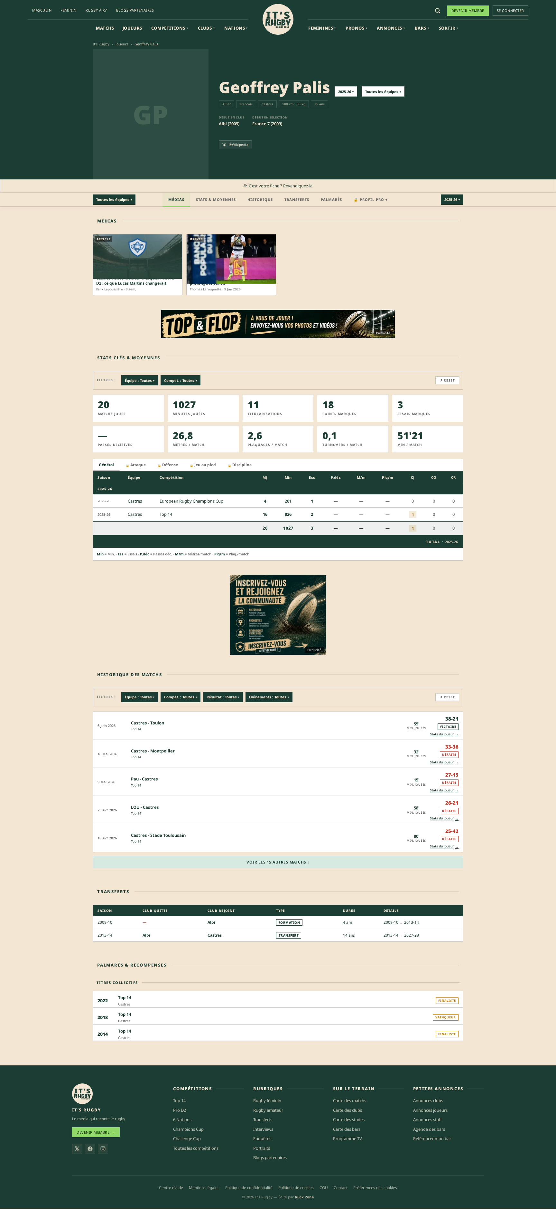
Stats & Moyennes (216, 199)
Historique (260, 199)
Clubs (206, 28)
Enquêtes (262, 1139)
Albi (211, 922)
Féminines (322, 28)
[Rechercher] (437, 10)
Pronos (356, 28)
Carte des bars (346, 1129)
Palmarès (331, 199)
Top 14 (136, 729)
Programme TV (347, 1139)
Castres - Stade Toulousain (158, 835)
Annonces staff (427, 1120)
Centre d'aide (171, 1187)
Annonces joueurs (430, 1110)
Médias (176, 199)
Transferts (296, 199)
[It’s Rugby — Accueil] (82, 1093)
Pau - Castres (144, 779)
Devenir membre (467, 10)
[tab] (106, 465)
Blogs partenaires (135, 10)
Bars (422, 28)
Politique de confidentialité (249, 1187)
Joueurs (132, 28)
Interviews (263, 1129)
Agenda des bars (429, 1129)
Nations (236, 28)
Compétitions (169, 28)
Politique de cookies (296, 1187)
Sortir (448, 28)
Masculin (41, 10)
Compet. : (180, 380)
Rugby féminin (267, 1100)
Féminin (68, 10)
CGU (324, 1187)
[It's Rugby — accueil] (278, 19)
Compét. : (180, 696)
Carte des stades (349, 1120)
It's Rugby (101, 44)
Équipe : (139, 380)
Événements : (269, 696)
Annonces (391, 28)
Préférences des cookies (375, 1187)
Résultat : (223, 696)
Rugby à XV (96, 10)
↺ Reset (447, 380)
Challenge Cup (187, 1139)
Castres (215, 935)
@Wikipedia (238, 144)
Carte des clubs (347, 1110)
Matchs (105, 28)
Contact (341, 1187)
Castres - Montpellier (153, 751)
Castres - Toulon (147, 723)
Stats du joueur (444, 734)
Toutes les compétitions (195, 1148)
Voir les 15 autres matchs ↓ (278, 862)
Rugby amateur (268, 1110)
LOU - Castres (145, 807)
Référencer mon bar (432, 1139)
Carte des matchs (349, 1100)
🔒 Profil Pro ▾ (371, 199)
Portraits (261, 1148)
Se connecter (510, 10)
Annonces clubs (428, 1100)
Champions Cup (188, 1129)
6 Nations (182, 1120)
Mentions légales (204, 1187)
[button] (278, 726)
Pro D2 (179, 1110)
